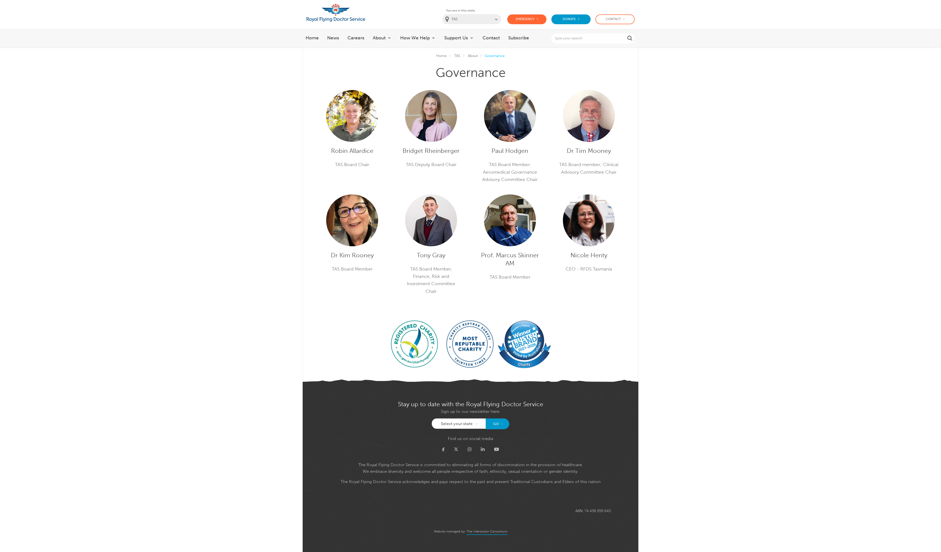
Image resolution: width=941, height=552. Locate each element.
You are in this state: (461, 10)
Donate (569, 19)
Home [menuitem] (312, 38)
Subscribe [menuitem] (518, 38)
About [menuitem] (379, 38)
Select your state (456, 423)
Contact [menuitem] (491, 38)
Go (496, 424)
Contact (613, 19)
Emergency (525, 19)
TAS (457, 56)
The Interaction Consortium (487, 531)
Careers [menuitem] (355, 38)
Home (441, 56)
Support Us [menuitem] (456, 38)
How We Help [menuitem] (415, 38)
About (473, 56)
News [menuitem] (333, 38)
